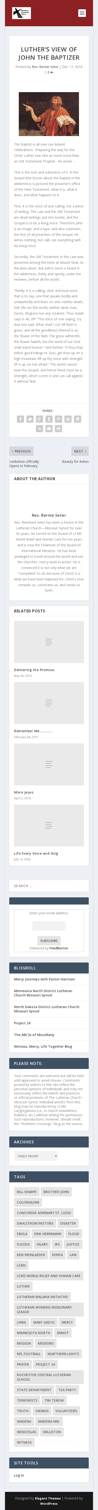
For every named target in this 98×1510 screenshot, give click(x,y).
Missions (46, 1343)
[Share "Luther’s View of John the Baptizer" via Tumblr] (49, 419)
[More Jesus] (49, 764)
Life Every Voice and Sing (36, 853)
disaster (68, 1223)
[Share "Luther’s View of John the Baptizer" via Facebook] (20, 419)
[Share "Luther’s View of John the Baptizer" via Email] (49, 428)
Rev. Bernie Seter (45, 66)
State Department (34, 1390)
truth (23, 1411)
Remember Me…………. (33, 731)
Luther (23, 1286)
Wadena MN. (49, 1421)
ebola (22, 1233)
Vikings (42, 1411)
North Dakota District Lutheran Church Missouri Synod (46, 1009)
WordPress (49, 1503)
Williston (52, 1432)
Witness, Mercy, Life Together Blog (43, 1046)
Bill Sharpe (27, 1191)
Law (73, 1254)
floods (23, 1244)
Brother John (56, 1191)
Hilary (42, 1244)
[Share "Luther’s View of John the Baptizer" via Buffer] (77, 419)
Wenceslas (26, 1432)
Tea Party (67, 1390)
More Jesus (23, 792)
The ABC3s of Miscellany (34, 1034)
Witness (24, 1442)
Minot (63, 1333)
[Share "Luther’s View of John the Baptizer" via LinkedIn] (68, 419)
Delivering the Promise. (34, 670)
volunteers (66, 1411)
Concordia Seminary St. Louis (44, 1212)
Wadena (24, 1421)
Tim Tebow (54, 1400)
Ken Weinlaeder (31, 1254)
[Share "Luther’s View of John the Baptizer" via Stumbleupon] (39, 428)
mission (24, 1343)
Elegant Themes (48, 1498)
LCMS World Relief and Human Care (49, 1275)
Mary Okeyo (44, 1322)
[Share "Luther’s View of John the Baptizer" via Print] (58, 428)
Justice (73, 1244)
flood (73, 1233)
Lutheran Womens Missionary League (44, 1309)
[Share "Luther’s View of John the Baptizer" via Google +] (39, 419)
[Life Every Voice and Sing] (49, 826)
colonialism (28, 1202)
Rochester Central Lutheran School (44, 1377)
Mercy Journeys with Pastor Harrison (44, 979)
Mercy (67, 1322)
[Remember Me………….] (49, 703)
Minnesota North (33, 1333)
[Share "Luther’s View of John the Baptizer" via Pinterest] (58, 419)
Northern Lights (63, 1354)
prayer (23, 1364)
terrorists (27, 1400)
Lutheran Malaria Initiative (42, 1296)
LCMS (21, 1265)
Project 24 (22, 1023)
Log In (19, 1475)
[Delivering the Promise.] (49, 642)
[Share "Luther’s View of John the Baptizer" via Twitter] (30, 419)
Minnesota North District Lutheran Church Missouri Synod (43, 993)
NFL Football (29, 1354)
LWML (21, 1322)
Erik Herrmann (47, 1233)
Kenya (57, 1254)
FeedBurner (58, 948)
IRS (57, 1244)
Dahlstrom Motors (35, 1223)
